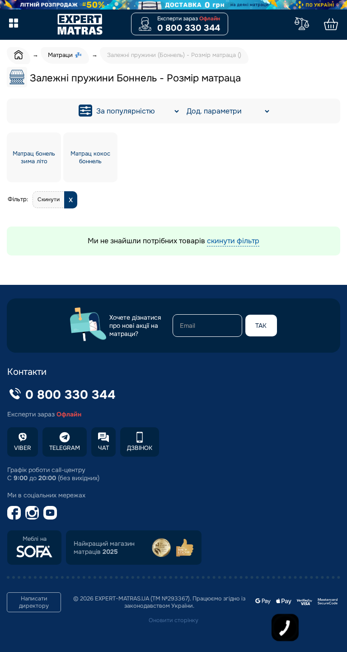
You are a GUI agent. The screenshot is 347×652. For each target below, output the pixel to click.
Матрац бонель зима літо (34, 157)
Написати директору (34, 602)
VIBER (22, 448)
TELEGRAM (64, 448)
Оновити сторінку (173, 620)
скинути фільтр (233, 241)
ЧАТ (103, 448)
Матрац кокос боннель (90, 157)
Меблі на (35, 539)
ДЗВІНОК (139, 448)
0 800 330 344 (188, 28)
